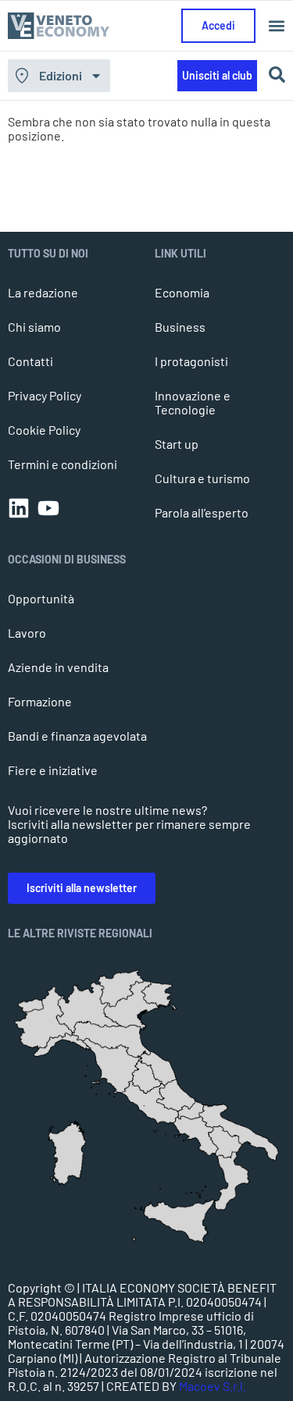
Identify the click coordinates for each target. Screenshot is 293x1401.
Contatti (30, 361)
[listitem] (232, 1181)
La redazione (43, 292)
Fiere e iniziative (53, 770)
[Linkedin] (19, 508)
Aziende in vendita (58, 667)
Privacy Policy (44, 395)
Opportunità (41, 598)
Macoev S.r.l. (212, 1385)
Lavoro (27, 632)
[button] (276, 26)
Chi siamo (34, 326)
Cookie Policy (44, 429)
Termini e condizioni (62, 464)
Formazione (40, 701)
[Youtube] (48, 508)
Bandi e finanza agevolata (77, 735)
